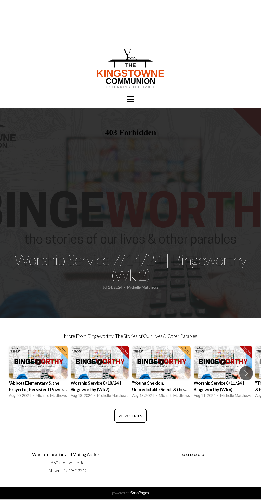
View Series (130, 415)
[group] (38, 373)
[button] (246, 373)
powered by (130, 493)
